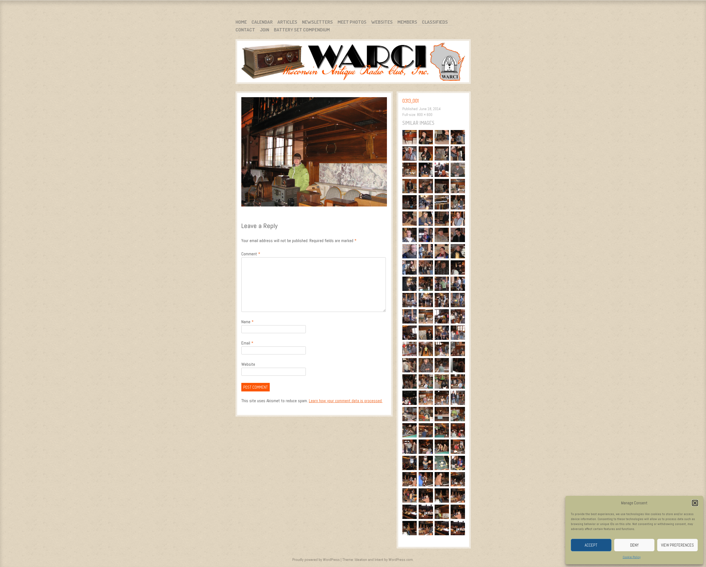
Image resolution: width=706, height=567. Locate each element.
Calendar (262, 22)
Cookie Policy (632, 557)
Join (264, 30)
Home (241, 22)
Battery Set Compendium (302, 30)
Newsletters (317, 22)
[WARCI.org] (353, 62)
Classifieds (435, 22)
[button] (695, 503)
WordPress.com (401, 559)
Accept (591, 545)
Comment (250, 254)
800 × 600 (424, 114)
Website (248, 364)
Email (247, 343)
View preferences (677, 545)
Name (247, 322)
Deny (634, 545)
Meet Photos (352, 22)
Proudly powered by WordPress (316, 559)
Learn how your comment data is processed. (346, 401)
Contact (245, 30)
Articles (287, 22)
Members (407, 22)
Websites (382, 22)
